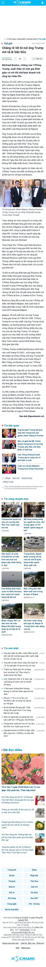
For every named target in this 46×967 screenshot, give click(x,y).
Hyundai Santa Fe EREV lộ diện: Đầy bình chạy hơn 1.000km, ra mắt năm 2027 (24, 733)
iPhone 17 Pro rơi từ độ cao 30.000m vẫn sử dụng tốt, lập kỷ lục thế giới (24, 701)
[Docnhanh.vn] (23, 959)
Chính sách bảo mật (10, 943)
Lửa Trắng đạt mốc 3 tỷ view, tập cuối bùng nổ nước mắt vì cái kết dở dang (24, 682)
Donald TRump (26, 478)
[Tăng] (24, 59)
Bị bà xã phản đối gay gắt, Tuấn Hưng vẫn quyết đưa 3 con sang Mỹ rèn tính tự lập (24, 710)
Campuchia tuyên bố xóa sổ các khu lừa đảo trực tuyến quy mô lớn (24, 725)
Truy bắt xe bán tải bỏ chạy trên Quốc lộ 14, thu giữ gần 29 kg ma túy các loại (24, 664)
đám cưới (16, 478)
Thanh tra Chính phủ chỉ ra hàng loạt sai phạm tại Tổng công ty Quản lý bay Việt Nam (24, 672)
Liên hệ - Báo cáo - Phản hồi (32, 943)
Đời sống (12, 898)
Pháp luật (34, 876)
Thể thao (34, 881)
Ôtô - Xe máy (34, 904)
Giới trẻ (34, 887)
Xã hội (11, 876)
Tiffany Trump (8, 482)
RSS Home (25, 948)
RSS (17, 948)
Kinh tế (12, 887)
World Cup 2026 (11, 910)
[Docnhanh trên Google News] (7, 58)
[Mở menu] (3, 3)
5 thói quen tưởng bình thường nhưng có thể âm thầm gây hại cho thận (24, 691)
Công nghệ (11, 904)
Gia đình (34, 893)
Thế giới (11, 881)
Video (34, 870)
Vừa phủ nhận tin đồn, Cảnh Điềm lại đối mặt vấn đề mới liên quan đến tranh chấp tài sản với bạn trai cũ (24, 656)
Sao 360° (34, 898)
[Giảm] (15, 59)
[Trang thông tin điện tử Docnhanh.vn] (22, 2)
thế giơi (8, 478)
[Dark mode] (43, 3)
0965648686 (25, 930)
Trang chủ (11, 870)
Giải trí (12, 893)
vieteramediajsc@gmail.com (23, 932)
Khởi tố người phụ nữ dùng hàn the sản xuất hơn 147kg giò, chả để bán (24, 718)
